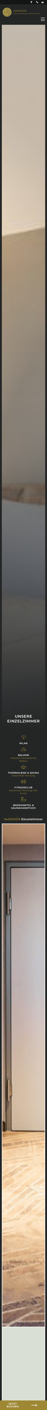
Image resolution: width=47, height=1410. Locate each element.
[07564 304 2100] (38, 2)
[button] (6, 1020)
